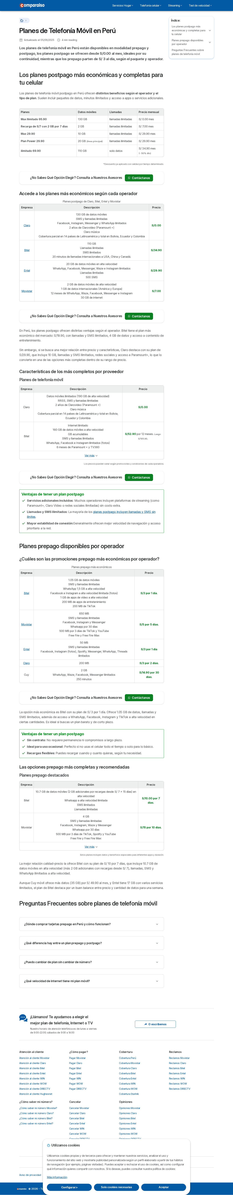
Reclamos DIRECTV (180, 1088)
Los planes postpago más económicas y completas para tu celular (189, 30)
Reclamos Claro (177, 1063)
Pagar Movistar (77, 1058)
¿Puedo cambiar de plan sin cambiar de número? (58, 962)
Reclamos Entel (177, 1073)
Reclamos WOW (178, 1083)
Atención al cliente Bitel (32, 1068)
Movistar (26, 291)
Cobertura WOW (128, 1088)
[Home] (22, 20)
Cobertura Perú (127, 1058)
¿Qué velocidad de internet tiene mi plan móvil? (57, 981)
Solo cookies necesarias (116, 1187)
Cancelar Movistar (79, 1108)
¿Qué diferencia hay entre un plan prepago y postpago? (63, 943)
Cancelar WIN (76, 1128)
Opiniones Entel (127, 1123)
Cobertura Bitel (127, 1073)
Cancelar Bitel (76, 1118)
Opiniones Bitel (127, 1118)
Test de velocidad (199, 5)
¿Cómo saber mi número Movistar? (38, 1108)
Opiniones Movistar (129, 1108)
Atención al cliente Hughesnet (35, 1093)
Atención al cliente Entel (32, 1073)
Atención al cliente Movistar (34, 1058)
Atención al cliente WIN (32, 1078)
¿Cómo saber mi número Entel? (36, 1123)
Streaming (174, 5)
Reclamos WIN (177, 1078)
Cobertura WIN (127, 1083)
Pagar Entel (75, 1073)
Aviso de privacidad (30, 1174)
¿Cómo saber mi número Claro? (36, 1113)
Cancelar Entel (77, 1123)
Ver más (89, 455)
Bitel (27, 250)
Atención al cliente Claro (32, 1063)
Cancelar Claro (77, 1113)
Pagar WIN (75, 1078)
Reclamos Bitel (177, 1068)
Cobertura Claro (128, 1068)
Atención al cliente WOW (33, 1083)
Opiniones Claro (128, 1113)
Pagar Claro (75, 1063)
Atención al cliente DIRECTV (34, 1088)
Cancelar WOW (77, 1133)
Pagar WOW (76, 1083)
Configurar (69, 1187)
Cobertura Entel (127, 1078)
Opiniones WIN (127, 1128)
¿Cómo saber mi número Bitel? (36, 1118)
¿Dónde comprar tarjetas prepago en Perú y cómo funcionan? (67, 924)
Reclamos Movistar (179, 1058)
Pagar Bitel (75, 1068)
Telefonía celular (149, 5)
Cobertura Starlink (129, 1093)
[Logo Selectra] (32, 5)
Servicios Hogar (121, 5)
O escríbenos (157, 1024)
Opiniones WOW (128, 1133)
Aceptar (164, 1187)
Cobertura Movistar (129, 1063)
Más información (57, 1177)
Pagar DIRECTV (77, 1088)
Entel (27, 270)
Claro (27, 225)
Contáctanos (141, 178)
